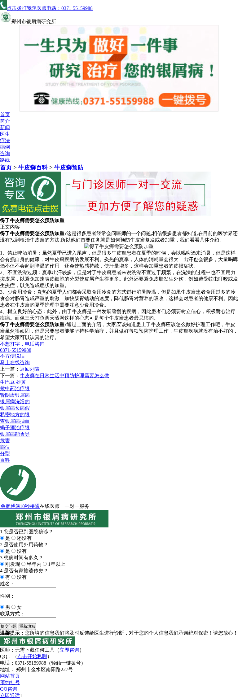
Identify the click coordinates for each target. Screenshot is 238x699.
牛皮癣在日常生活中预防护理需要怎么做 (64, 375)
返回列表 (30, 369)
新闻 (5, 127)
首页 (5, 114)
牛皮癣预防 (69, 167)
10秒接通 (30, 506)
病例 (5, 147)
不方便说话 (12, 356)
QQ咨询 (8, 689)
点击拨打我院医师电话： (50, 8)
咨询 (5, 153)
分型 (5, 453)
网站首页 (10, 676)
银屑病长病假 (15, 408)
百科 (5, 460)
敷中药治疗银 (15, 388)
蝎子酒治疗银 (15, 427)
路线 (5, 160)
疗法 (5, 140)
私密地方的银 (15, 414)
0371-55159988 (15, 350)
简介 (5, 121)
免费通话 (10, 506)
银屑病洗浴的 (15, 401)
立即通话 (10, 695)
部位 (5, 447)
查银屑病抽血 (15, 421)
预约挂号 (10, 682)
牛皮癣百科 (33, 167)
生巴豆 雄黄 (13, 382)
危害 (5, 440)
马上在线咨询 (15, 362)
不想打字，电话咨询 (22, 344)
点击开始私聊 (32, 656)
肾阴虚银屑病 (15, 395)
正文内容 (10, 226)
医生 (5, 134)
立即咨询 (69, 650)
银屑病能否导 (15, 434)
